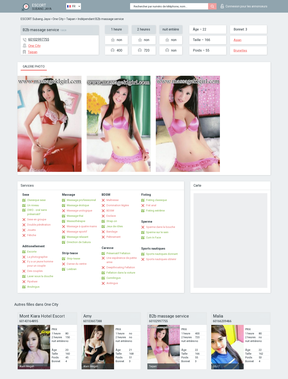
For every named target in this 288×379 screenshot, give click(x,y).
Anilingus (112, 283)
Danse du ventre (76, 263)
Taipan (70, 19)
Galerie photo (34, 66)
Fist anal (151, 205)
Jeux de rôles (114, 226)
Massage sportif (77, 231)
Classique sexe (36, 200)
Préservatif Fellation (118, 253)
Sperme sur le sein (157, 232)
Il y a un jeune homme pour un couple (40, 263)
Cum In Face (153, 237)
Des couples (35, 271)
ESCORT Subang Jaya (35, 19)
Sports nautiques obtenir (161, 259)
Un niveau (33, 205)
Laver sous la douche (40, 276)
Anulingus (33, 286)
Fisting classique (156, 200)
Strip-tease (73, 258)
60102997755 (38, 39)
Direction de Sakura (79, 242)
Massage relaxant (77, 236)
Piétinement (113, 236)
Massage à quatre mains (82, 226)
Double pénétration (39, 224)
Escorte (31, 251)
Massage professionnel (81, 200)
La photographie (37, 256)
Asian (237, 40)
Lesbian (72, 269)
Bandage (111, 231)
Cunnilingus (113, 277)
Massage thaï (75, 215)
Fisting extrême (155, 210)
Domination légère (117, 205)
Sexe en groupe (36, 219)
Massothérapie (76, 221)
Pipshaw (32, 281)
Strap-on (111, 221)
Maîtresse (112, 200)
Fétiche (31, 235)
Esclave (111, 215)
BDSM (110, 210)
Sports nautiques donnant (162, 253)
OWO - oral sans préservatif (37, 212)
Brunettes (240, 50)
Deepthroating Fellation (120, 267)
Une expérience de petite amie (121, 260)
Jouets (31, 229)
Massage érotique (78, 205)
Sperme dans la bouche (160, 227)
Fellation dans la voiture (120, 272)
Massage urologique (79, 210)
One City (58, 19)
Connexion (246, 6)
